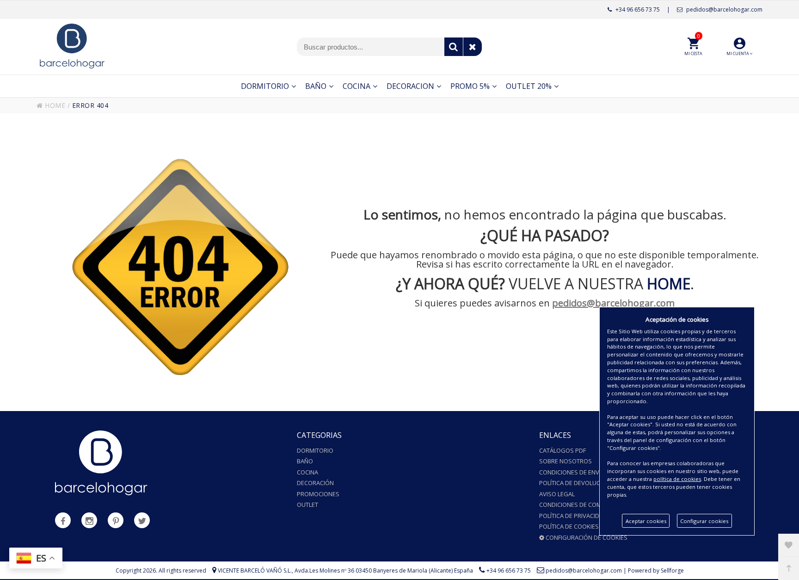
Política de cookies (569, 526)
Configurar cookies (704, 521)
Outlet (307, 504)
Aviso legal (557, 494)
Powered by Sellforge (656, 570)
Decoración (315, 483)
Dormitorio (315, 450)
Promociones (318, 494)
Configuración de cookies (585, 537)
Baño (305, 461)
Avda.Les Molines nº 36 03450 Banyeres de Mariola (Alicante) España (384, 570)
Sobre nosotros (565, 461)
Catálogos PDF (562, 450)
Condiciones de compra (576, 504)
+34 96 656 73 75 (637, 9)
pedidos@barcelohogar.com (723, 9)
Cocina (307, 472)
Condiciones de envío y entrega (588, 472)
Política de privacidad (573, 515)
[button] (739, 47)
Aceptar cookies (646, 521)
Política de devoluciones (578, 483)
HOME (54, 105)
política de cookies (677, 478)
